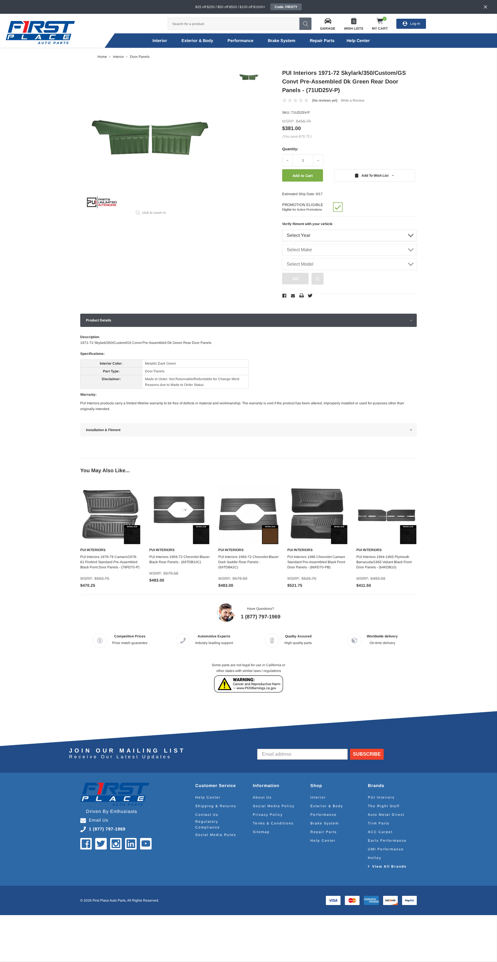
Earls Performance (387, 841)
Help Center (208, 797)
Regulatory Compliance (207, 824)
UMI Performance (386, 849)
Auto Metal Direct (386, 815)
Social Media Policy (274, 806)
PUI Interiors (381, 797)
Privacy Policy (268, 815)
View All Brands (389, 866)
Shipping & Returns (215, 806)
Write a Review (352, 100)
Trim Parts (378, 823)
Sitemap (261, 832)
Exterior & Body (197, 40)
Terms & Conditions (273, 823)
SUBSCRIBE (367, 754)
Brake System (281, 40)
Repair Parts (322, 40)
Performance (240, 40)
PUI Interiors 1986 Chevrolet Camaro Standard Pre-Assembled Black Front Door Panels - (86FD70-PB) (316, 562)
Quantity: (290, 149)
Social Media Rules (215, 835)
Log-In (415, 24)
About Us (262, 797)
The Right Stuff (383, 806)
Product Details (98, 320)
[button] (327, 23)
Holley (374, 858)
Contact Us (206, 815)
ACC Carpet (380, 832)
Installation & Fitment (103, 430)
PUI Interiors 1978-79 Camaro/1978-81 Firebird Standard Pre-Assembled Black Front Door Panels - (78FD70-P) (109, 562)
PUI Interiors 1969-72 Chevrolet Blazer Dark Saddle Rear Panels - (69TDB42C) (248, 562)
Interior (159, 40)
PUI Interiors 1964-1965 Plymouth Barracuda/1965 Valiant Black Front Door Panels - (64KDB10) (384, 562)
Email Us (98, 820)
